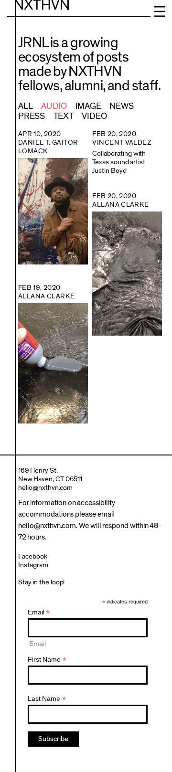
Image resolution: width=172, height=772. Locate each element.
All (25, 106)
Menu (159, 11)
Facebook (32, 556)
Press (31, 116)
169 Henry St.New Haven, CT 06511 (50, 475)
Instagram (33, 565)
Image (88, 106)
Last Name (47, 698)
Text (64, 116)
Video (94, 116)
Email (39, 612)
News (121, 106)
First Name (47, 659)
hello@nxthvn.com (45, 487)
